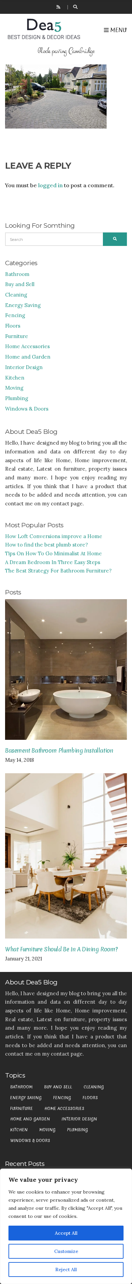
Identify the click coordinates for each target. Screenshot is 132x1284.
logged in (50, 185)
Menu (118, 30)
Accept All (66, 1233)
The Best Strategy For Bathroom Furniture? (58, 570)
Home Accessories (27, 346)
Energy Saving (23, 305)
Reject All (66, 1269)
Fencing (15, 315)
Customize (66, 1251)
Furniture (16, 336)
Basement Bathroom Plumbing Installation (59, 750)
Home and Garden (27, 357)
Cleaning (16, 294)
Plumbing (16, 398)
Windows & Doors (26, 409)
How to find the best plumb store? (46, 544)
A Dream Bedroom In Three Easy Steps (52, 562)
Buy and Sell (20, 284)
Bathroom (17, 274)
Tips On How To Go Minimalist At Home (53, 553)
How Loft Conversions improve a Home (53, 536)
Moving (14, 388)
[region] (66, 1226)
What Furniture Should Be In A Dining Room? (61, 949)
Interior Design (24, 367)
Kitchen (14, 377)
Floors (12, 326)
